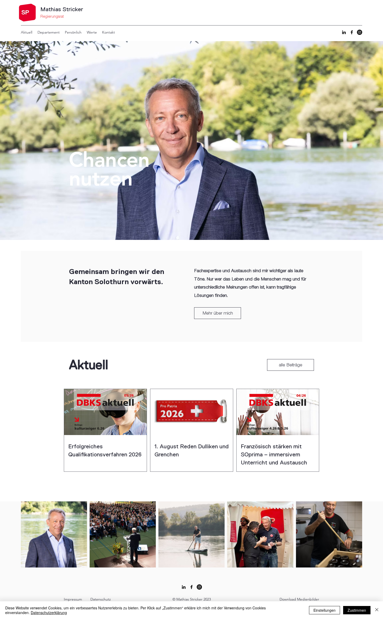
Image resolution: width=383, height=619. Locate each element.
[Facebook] (351, 32)
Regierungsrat (52, 16)
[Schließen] (377, 610)
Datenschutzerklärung (49, 612)
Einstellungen (324, 610)
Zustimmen (357, 610)
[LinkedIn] (344, 32)
